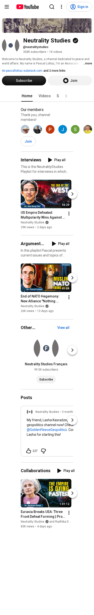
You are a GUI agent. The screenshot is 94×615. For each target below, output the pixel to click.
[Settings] (61, 7)
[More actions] (69, 213)
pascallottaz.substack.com (23, 70)
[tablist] (47, 96)
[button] (66, 96)
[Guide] (7, 7)
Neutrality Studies (32, 222)
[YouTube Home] (27, 7)
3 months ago (71, 412)
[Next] (72, 194)
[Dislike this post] (43, 451)
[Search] (52, 7)
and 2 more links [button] (54, 70)
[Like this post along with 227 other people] (29, 451)
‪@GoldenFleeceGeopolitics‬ (47, 430)
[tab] (27, 96)
